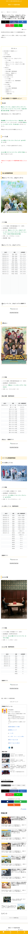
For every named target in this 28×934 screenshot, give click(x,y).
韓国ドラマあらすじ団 (13, 739)
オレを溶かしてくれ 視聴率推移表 (13, 80)
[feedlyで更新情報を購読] (20, 801)
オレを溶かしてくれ (9, 76)
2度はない (7, 67)
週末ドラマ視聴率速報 (6, 785)
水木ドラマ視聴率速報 (6, 757)
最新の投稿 (9, 93)
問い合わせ (20, 929)
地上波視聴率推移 (7, 56)
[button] (25, 463)
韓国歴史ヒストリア (13, 729)
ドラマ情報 (8, 60)
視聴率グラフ (8, 82)
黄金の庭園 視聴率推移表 (11, 71)
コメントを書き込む (14, 917)
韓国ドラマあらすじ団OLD (14, 743)
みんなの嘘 (7, 84)
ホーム (7, 929)
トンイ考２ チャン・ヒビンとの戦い (16, 736)
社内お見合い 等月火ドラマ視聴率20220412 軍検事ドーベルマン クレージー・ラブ (17, 761)
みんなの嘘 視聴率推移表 (11, 88)
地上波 (6, 52)
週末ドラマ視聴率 (22, 785)
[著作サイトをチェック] (7, 801)
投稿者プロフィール (10, 91)
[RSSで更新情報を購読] (14, 805)
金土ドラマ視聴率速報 (6, 774)
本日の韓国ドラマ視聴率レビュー (10, 51)
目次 (12, 48)
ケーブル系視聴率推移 (8, 75)
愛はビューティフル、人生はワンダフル (13, 58)
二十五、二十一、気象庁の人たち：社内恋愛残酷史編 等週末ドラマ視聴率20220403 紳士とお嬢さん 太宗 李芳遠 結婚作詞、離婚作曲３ (18, 767)
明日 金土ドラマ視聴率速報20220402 (17, 771)
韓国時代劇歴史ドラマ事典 (14, 726)
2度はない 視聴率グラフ (11, 73)
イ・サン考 (11, 733)
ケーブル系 (7, 54)
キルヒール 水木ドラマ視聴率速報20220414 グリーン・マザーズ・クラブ (17, 755)
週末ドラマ (15, 785)
